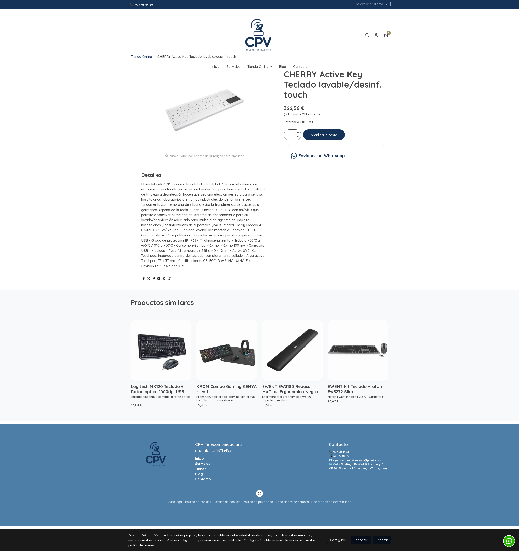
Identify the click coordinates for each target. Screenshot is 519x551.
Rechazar (360, 540)
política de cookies (141, 545)
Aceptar (381, 540)
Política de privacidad (258, 502)
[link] (259, 35)
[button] (260, 66)
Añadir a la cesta (324, 135)
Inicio (199, 458)
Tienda (201, 469)
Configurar (338, 540)
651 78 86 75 (341, 455)
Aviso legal (175, 502)
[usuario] (376, 35)
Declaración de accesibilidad (331, 502)
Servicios (202, 463)
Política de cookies (198, 502)
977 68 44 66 (144, 4)
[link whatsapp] (259, 493)
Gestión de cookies (227, 502)
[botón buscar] (367, 35)
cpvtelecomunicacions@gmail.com (357, 460)
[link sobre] (159, 454)
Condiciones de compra (292, 502)
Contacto (203, 479)
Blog (199, 474)
